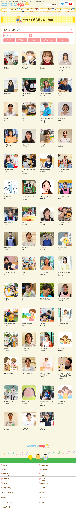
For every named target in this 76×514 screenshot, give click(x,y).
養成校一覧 (69, 10)
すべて (9, 40)
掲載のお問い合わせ (7, 493)
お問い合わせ (43, 488)
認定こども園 (48, 40)
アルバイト (6, 479)
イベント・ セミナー (58, 10)
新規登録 (54, 5)
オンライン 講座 (46, 10)
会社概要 (41, 493)
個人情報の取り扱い (7, 488)
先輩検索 (37, 10)
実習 (4, 470)
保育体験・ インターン (6, 474)
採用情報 (41, 502)
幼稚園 (34, 40)
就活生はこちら (5, 507)
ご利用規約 (42, 497)
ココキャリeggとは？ (7, 502)
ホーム (5, 465)
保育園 (21, 40)
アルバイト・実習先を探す (10, 10)
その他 (62, 40)
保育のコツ (29, 10)
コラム (21, 10)
